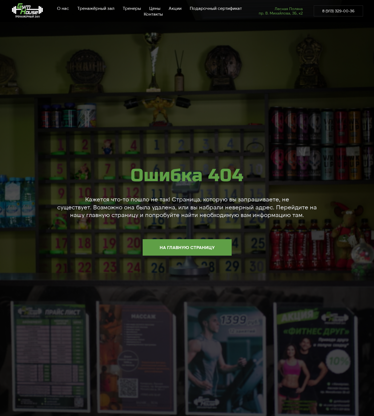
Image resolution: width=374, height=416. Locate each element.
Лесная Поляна (289, 8)
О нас (63, 8)
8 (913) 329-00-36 (338, 10)
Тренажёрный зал (95, 8)
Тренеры (132, 8)
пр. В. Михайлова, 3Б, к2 (281, 13)
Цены (154, 8)
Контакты (153, 13)
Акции (175, 8)
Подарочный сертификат (216, 8)
